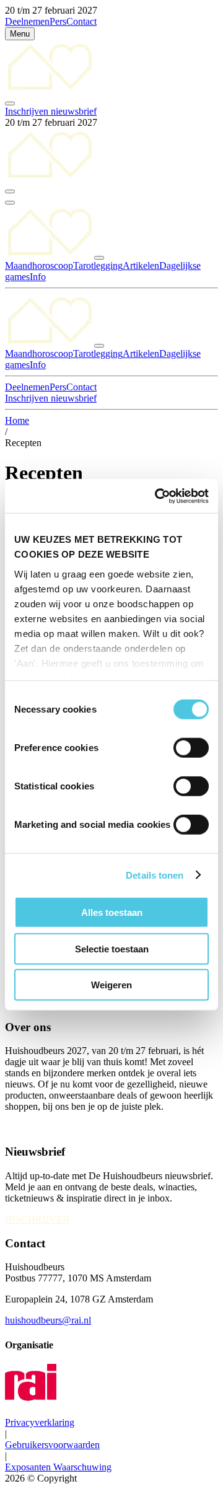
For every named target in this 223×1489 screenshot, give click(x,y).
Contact (81, 21)
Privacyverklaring (39, 1422)
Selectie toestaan (112, 948)
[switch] (191, 748)
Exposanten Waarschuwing (58, 1467)
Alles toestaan (111, 912)
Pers (58, 21)
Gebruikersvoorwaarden (52, 1444)
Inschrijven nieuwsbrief (51, 111)
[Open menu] (10, 202)
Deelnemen (27, 21)
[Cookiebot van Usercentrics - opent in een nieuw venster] (157, 496)
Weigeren (111, 985)
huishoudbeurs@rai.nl (48, 1320)
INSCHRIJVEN (37, 1219)
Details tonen (154, 874)
